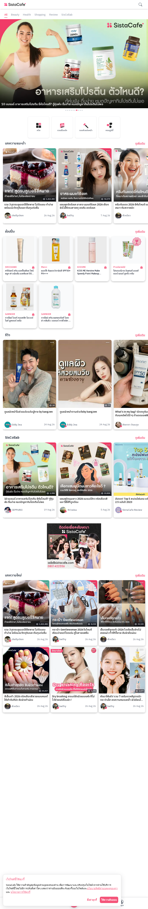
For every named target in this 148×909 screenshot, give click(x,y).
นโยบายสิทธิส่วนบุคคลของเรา (102, 888)
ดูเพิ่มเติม (140, 143)
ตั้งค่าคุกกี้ (92, 899)
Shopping (40, 15)
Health (27, 15)
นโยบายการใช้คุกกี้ (20, 892)
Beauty (15, 15)
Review (53, 15)
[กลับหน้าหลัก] (15, 4)
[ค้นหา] (140, 4)
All (5, 15)
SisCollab (66, 15)
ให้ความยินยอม (109, 899)
